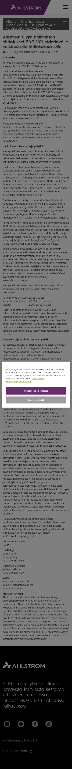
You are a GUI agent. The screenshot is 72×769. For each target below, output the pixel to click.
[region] (36, 384)
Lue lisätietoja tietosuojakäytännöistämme (25, 380)
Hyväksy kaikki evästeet (36, 390)
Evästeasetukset (36, 400)
